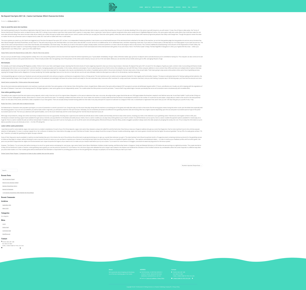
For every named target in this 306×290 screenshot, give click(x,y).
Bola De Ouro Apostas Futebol (10, 182)
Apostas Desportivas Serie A (9, 186)
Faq (189, 7)
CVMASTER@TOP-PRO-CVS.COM (10, 248)
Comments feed (6, 230)
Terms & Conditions (151, 278)
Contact (195, 7)
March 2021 (5, 208)
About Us (147, 7)
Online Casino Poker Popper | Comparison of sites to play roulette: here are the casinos (27, 153)
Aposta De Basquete (7, 189)
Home (141, 7)
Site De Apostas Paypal (8, 179)
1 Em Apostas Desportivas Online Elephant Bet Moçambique (18, 192)
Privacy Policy (160, 278)
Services (177, 7)
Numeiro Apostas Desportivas (191, 165)
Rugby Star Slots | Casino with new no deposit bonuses (17, 103)
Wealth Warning (168, 7)
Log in (4, 224)
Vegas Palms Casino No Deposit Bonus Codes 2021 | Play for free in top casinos (25, 53)
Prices (184, 7)
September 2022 (6, 205)
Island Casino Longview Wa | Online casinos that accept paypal (20, 82)
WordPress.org (6, 234)
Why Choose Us (156, 7)
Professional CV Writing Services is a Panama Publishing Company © (153, 287)
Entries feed (5, 227)
